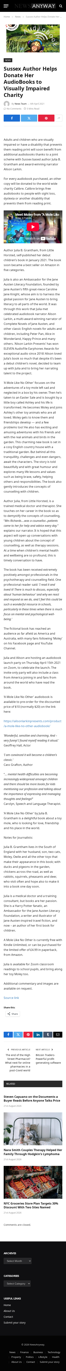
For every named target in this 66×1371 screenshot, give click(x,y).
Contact (8, 1316)
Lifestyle (42, 1357)
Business (38, 1352)
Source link (11, 998)
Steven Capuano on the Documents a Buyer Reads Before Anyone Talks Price (32, 1099)
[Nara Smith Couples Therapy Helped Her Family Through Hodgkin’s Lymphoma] (33, 1128)
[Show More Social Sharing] (58, 118)
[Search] (60, 6)
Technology (54, 1352)
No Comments (14, 108)
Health (55, 1357)
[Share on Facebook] (12, 118)
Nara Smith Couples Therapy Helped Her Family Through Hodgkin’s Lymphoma (33, 1152)
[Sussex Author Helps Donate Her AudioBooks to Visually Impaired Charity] (33, 38)
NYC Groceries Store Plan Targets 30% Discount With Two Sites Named (31, 1205)
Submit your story (14, 1322)
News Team (21, 103)
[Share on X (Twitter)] (29, 118)
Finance (24, 1352)
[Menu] (6, 6)
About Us (9, 1311)
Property (16, 1357)
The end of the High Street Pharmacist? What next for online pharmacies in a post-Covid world (17, 1062)
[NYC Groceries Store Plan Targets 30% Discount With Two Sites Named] (33, 1182)
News (8, 60)
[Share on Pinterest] (46, 118)
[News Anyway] (35, 6)
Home (7, 1305)
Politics (30, 1357)
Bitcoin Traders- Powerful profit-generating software (48, 1058)
